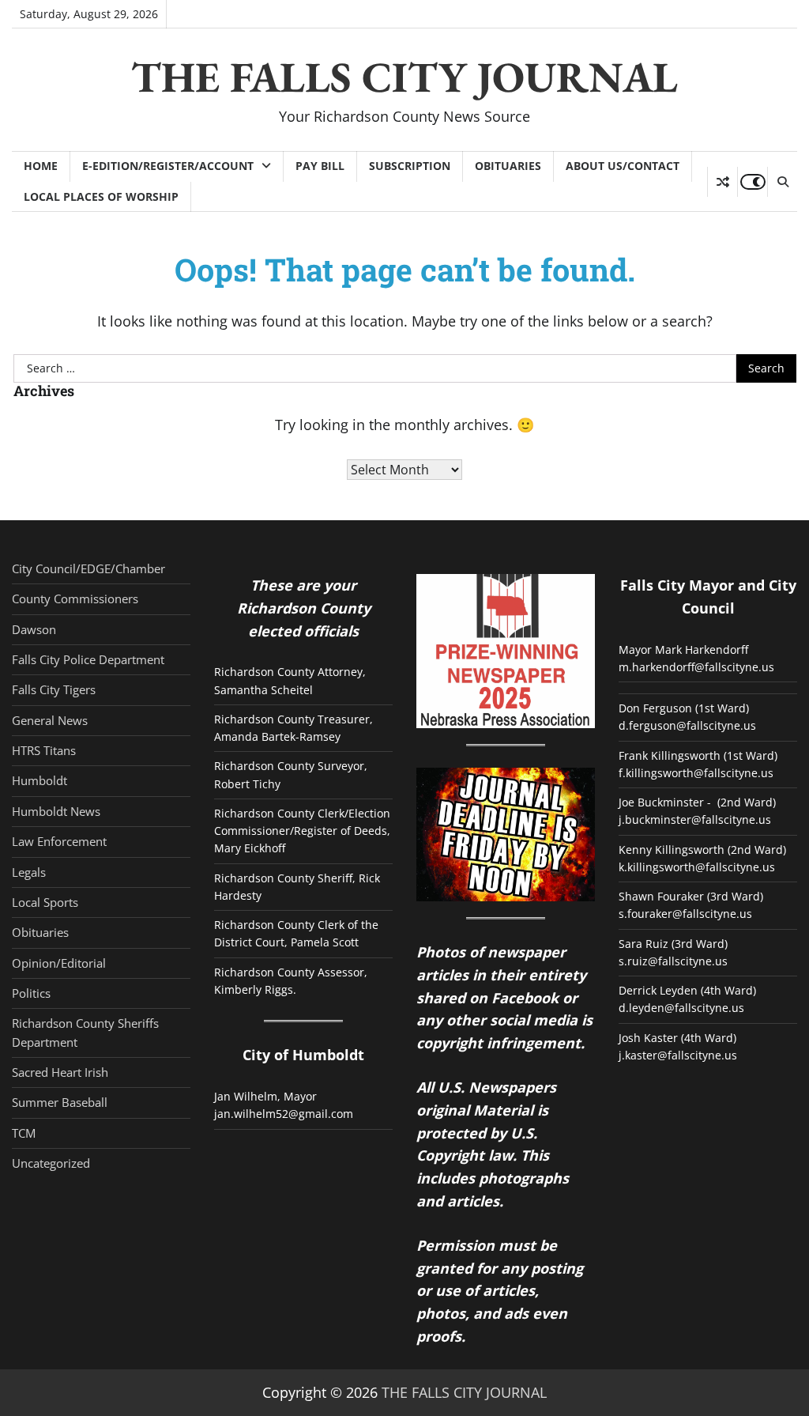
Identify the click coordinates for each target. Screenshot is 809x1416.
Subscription (409, 165)
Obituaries (508, 165)
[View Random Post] (722, 182)
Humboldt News (56, 811)
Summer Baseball (59, 1102)
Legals (29, 872)
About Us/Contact (622, 165)
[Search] (782, 182)
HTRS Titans (44, 750)
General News (50, 720)
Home (41, 165)
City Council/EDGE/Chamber (88, 568)
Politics (31, 993)
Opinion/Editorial (59, 963)
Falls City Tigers (54, 689)
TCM (24, 1133)
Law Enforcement (59, 841)
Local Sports (45, 902)
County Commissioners (75, 598)
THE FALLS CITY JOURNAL (404, 76)
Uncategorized (51, 1163)
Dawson (34, 629)
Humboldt (39, 780)
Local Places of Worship (101, 196)
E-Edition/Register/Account (168, 165)
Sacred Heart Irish (60, 1072)
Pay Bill (319, 165)
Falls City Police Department (88, 659)
